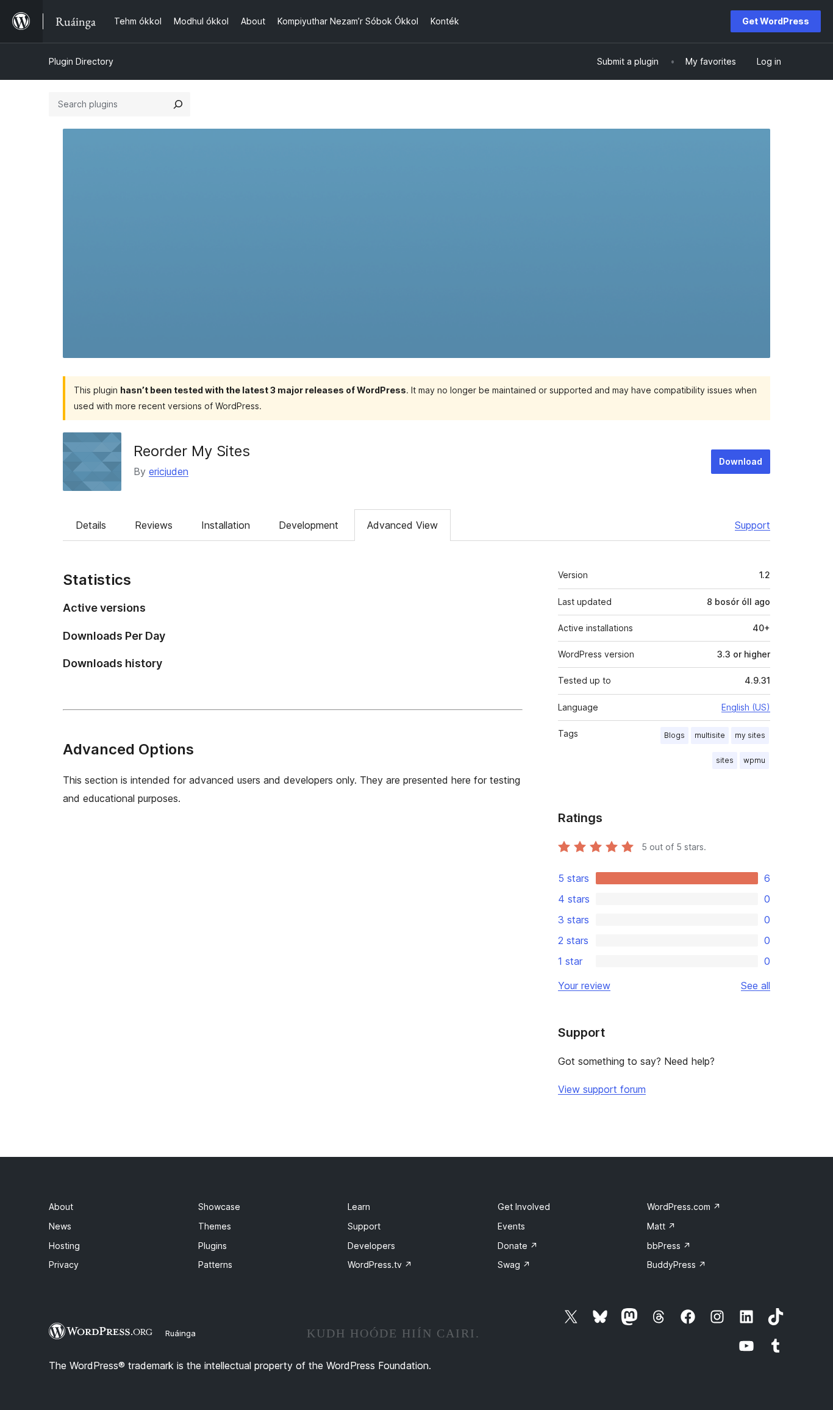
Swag (514, 1264)
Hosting (64, 1245)
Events (511, 1226)
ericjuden (168, 471)
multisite (710, 735)
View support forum (602, 1089)
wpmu (754, 760)
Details (91, 525)
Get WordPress (775, 21)
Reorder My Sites (192, 451)
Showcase (219, 1206)
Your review (584, 985)
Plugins (212, 1245)
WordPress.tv (380, 1264)
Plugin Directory (81, 61)
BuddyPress (676, 1264)
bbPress (669, 1245)
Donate (518, 1245)
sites (725, 760)
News (60, 1226)
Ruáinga (180, 1333)
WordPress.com (684, 1206)
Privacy (64, 1264)
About (61, 1206)
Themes (214, 1226)
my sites (750, 735)
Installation (225, 525)
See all (755, 985)
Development (308, 525)
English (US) (745, 707)
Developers (371, 1245)
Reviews (154, 525)
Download (740, 461)
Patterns (215, 1264)
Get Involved (524, 1206)
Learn (359, 1206)
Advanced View (402, 525)
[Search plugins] (178, 104)
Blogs (674, 735)
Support (752, 525)
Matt (661, 1226)
